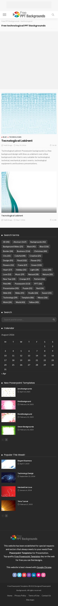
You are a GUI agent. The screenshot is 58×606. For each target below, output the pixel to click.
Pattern (39, 279)
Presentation (11, 288)
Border (8, 251)
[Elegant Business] (8, 464)
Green (36, 265)
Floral (22, 260)
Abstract (20, 242)
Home (9, 595)
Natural (33, 274)
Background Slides (13, 246)
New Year (9, 279)
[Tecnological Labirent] (29, 113)
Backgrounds (38, 242)
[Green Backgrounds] (8, 430)
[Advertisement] (29, 4)
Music (19, 274)
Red (40, 288)
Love (7, 274)
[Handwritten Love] (8, 491)
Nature (48, 274)
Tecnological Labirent (17, 141)
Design (8, 260)
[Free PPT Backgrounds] (24, 537)
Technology (10, 297)
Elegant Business (25, 461)
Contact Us (46, 595)
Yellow (34, 302)
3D (6, 242)
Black (31, 246)
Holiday (21, 269)
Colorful (20, 256)
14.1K (54, 145)
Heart (7, 269)
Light (34, 269)
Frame (22, 265)
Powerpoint (22, 283)
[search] (53, 14)
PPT (38, 283)
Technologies (15, 137)
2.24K (54, 220)
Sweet (47, 293)
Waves (42, 297)
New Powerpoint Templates (19, 382)
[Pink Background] (8, 404)
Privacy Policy (20, 595)
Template (27, 297)
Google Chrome (44, 567)
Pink (7, 283)
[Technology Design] (8, 477)
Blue (5, 137)
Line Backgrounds (25, 389)
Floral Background (25, 414)
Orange (24, 279)
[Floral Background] (8, 417)
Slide (7, 293)
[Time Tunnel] (8, 505)
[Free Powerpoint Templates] (29, 14)
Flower (36, 260)
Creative (35, 256)
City (7, 256)
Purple (27, 288)
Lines (47, 269)
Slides (19, 293)
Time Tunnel (23, 501)
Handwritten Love (25, 487)
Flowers (8, 265)
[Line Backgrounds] (8, 392)
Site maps (30, 600)
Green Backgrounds (26, 427)
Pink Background (24, 401)
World (20, 302)
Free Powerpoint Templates (27, 556)
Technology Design (26, 473)
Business (23, 251)
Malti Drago (8, 145)
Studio (33, 293)
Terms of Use (33, 595)
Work (7, 302)
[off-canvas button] (4, 14)
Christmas (40, 251)
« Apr (3, 373)
